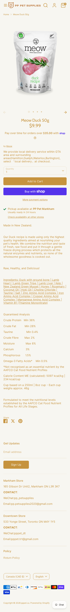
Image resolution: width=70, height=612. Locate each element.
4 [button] (41, 111)
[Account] (54, 3)
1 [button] (29, 112)
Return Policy (11, 557)
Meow (9, 146)
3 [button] (37, 111)
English (39, 576)
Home (6, 14)
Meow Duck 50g (21, 14)
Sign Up (16, 464)
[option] (35, 64)
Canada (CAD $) (15, 576)
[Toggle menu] (4, 5)
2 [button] (33, 111)
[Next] (65, 112)
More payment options (35, 199)
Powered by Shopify (40, 603)
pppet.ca (25, 603)
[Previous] (4, 112)
